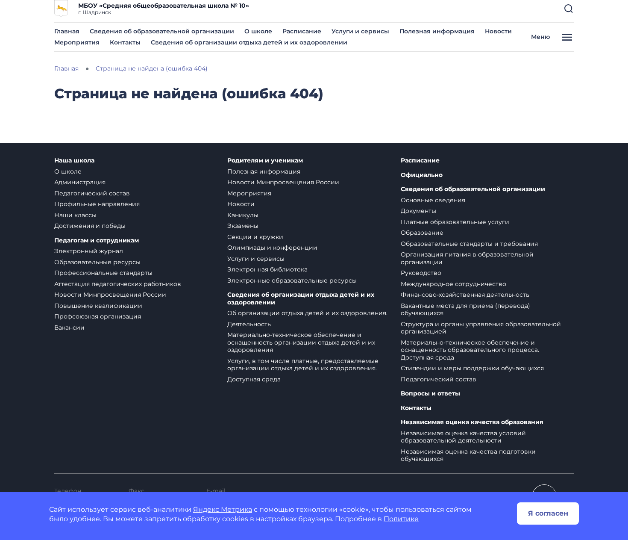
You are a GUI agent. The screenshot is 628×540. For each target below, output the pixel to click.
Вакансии (69, 327)
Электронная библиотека (267, 269)
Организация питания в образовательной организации (467, 258)
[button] (568, 8)
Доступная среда (254, 379)
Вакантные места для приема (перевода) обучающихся (465, 309)
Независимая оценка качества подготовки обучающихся (468, 455)
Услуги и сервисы (360, 31)
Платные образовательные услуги (455, 222)
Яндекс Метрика (222, 509)
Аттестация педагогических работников (117, 284)
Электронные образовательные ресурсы (292, 280)
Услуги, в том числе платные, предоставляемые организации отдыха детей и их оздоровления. (303, 364)
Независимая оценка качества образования (472, 422)
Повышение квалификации (98, 306)
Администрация (80, 182)
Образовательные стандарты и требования (469, 244)
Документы (418, 211)
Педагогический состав (92, 193)
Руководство (421, 273)
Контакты (125, 42)
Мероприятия (77, 42)
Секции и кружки (255, 237)
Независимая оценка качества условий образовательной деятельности (463, 437)
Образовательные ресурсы (97, 262)
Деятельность (249, 324)
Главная (66, 31)
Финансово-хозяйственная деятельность (465, 294)
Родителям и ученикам (265, 160)
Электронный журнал (88, 251)
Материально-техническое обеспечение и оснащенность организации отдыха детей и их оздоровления (301, 342)
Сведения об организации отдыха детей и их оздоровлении (249, 42)
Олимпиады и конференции (272, 247)
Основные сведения (433, 200)
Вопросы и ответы (430, 393)
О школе (258, 31)
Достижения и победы (90, 226)
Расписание (301, 31)
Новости (498, 31)
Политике (401, 519)
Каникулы (242, 215)
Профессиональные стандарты (103, 273)
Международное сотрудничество (453, 284)
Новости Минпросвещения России (110, 294)
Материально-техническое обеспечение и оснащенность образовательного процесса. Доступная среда (470, 350)
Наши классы (75, 215)
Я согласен (548, 513)
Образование (422, 232)
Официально (422, 175)
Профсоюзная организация (97, 316)
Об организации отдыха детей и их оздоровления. (307, 313)
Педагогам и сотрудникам (96, 240)
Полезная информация (437, 31)
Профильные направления (97, 204)
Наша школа (74, 160)
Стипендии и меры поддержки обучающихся (472, 368)
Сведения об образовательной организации (162, 31)
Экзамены (242, 226)
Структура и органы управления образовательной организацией (481, 328)
